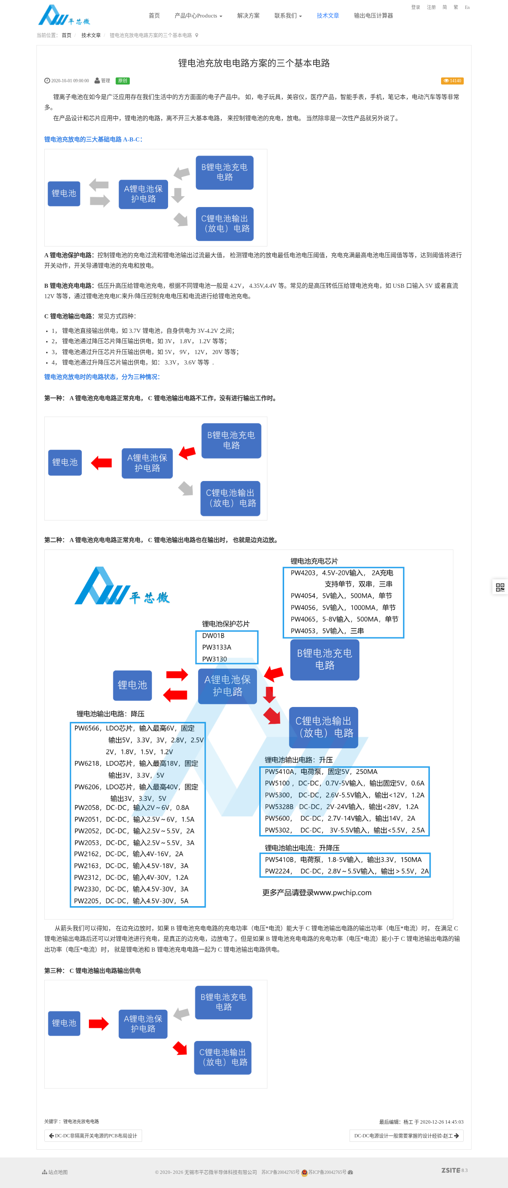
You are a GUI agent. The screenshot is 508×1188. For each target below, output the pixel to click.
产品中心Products (197, 16)
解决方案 (248, 16)
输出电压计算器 (373, 16)
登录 (415, 7)
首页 (154, 16)
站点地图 (57, 1172)
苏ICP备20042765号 (280, 1172)
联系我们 (286, 16)
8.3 (454, 1171)
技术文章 (328, 16)
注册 (431, 7)
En (467, 7)
